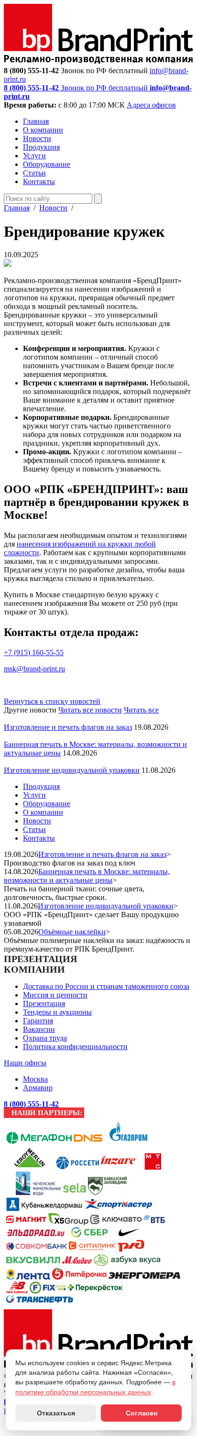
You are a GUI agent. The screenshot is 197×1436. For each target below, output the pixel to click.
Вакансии (39, 1029)
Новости (37, 138)
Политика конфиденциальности (75, 1046)
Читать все (141, 710)
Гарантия (38, 1021)
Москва (35, 1079)
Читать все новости (90, 710)
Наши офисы (25, 1063)
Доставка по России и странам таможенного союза (106, 986)
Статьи (34, 173)
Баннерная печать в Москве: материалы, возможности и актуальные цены (87, 875)
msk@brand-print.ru (34, 669)
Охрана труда (45, 1038)
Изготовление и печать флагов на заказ (68, 727)
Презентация (44, 1003)
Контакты (39, 181)
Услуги (34, 156)
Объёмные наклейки (72, 932)
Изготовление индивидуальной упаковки (72, 770)
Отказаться (56, 1413)
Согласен (141, 1413)
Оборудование (46, 164)
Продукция (41, 147)
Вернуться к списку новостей (52, 701)
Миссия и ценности (55, 995)
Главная (36, 121)
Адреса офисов (151, 105)
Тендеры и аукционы (57, 1012)
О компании (43, 130)
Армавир (38, 1088)
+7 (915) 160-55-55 (34, 652)
